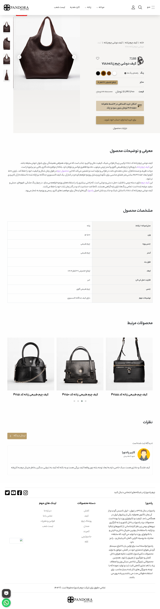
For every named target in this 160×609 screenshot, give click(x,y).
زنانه (89, 7)
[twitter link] (7, 492)
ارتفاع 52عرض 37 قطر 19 (107, 82)
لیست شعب (59, 7)
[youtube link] (13, 492)
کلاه (86, 542)
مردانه (101, 7)
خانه (142, 43)
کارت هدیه (75, 7)
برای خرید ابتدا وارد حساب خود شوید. (120, 120)
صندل (86, 526)
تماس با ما (47, 516)
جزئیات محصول (120, 128)
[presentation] (74, 57)
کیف (86, 516)
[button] (86, 401)
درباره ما (47, 511)
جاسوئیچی (86, 537)
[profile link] (133, 7)
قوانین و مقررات (48, 521)
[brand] (16, 7)
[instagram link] (25, 492)
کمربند (86, 532)
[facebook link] (19, 492)
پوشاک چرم (86, 521)
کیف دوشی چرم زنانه (113, 43)
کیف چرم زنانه (131, 43)
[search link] (139, 7)
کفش (86, 511)
